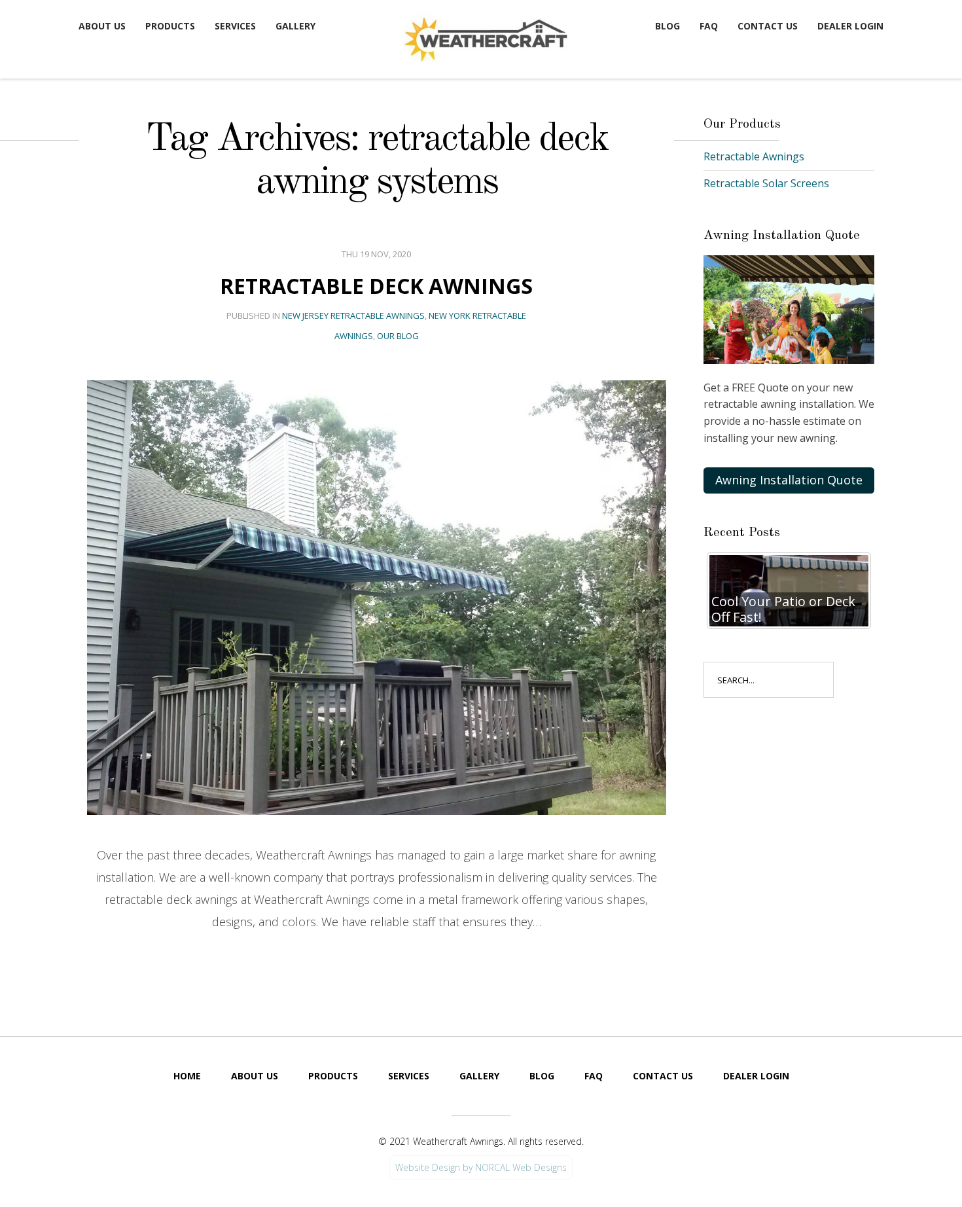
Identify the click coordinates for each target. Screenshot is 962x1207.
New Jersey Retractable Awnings (353, 315)
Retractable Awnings (754, 156)
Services (235, 26)
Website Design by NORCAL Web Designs (481, 1167)
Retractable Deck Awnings (376, 286)
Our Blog (398, 336)
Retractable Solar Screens (766, 183)
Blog (667, 26)
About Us (102, 26)
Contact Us (768, 26)
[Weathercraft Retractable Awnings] (484, 36)
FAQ (709, 26)
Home (187, 1076)
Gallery (295, 26)
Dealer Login (850, 26)
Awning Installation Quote (789, 480)
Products (170, 26)
